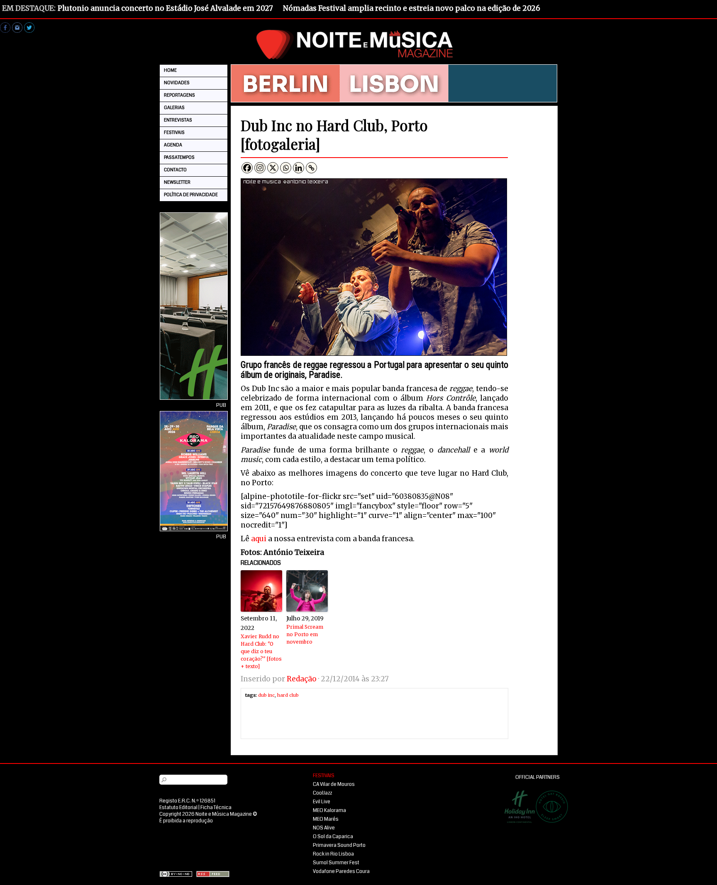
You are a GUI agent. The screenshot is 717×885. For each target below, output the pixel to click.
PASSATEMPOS (179, 157)
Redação (302, 678)
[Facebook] (247, 167)
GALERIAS (174, 108)
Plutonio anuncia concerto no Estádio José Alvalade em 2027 (165, 8)
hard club (288, 695)
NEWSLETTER (177, 182)
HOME (170, 70)
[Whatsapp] (285, 167)
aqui (258, 538)
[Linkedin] (298, 167)
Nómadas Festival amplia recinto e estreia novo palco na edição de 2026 (411, 8)
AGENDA (173, 145)
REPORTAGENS (179, 95)
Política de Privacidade (191, 195)
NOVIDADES (177, 83)
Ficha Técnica (216, 807)
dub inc (266, 695)
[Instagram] (260, 167)
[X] (272, 167)
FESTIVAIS (174, 132)
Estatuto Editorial (178, 807)
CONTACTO (175, 170)
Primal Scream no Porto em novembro (304, 634)
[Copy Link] (311, 167)
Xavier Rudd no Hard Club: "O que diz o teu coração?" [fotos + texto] (261, 651)
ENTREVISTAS (178, 120)
